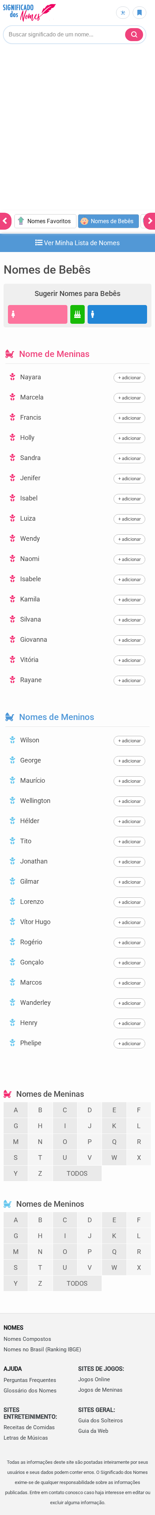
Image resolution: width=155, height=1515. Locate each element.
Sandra (30, 457)
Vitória (29, 659)
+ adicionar (129, 377)
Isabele (30, 579)
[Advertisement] (77, 129)
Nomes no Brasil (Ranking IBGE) (42, 1349)
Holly (27, 437)
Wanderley (35, 1002)
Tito (25, 841)
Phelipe (30, 1043)
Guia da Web (93, 1431)
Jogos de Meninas (100, 1390)
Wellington (34, 800)
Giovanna (33, 639)
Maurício (32, 780)
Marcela (31, 397)
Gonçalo (31, 962)
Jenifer (29, 478)
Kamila (29, 599)
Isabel (28, 498)
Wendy (29, 538)
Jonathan (33, 861)
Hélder (29, 821)
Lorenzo (31, 901)
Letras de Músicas (26, 1438)
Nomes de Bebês (112, 221)
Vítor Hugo (34, 922)
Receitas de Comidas (29, 1427)
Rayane (30, 680)
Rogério (30, 942)
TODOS (77, 1173)
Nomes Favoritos (49, 221)
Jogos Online (94, 1379)
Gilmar (29, 881)
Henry (28, 1022)
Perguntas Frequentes (30, 1380)
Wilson (29, 740)
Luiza (27, 518)
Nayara (30, 377)
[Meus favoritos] (139, 12)
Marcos (30, 982)
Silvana (30, 619)
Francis (30, 417)
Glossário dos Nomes (30, 1390)
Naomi (29, 558)
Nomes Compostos (27, 1339)
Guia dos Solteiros (100, 1420)
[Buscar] (134, 34)
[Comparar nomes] (123, 12)
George (30, 760)
